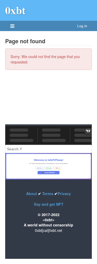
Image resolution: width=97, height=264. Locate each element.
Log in (82, 26)
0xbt (15, 10)
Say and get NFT (48, 204)
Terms (47, 193)
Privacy (64, 193)
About (32, 193)
